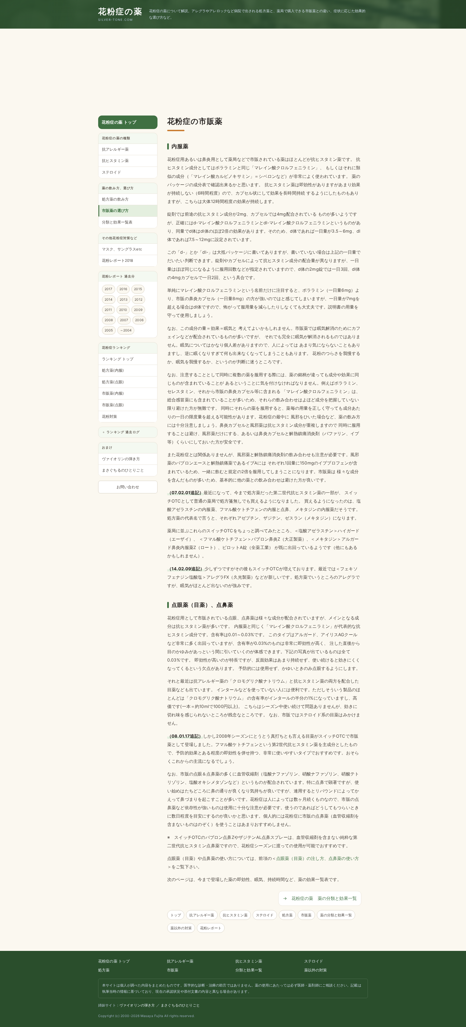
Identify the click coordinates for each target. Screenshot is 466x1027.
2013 (124, 299)
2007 (124, 320)
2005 (109, 330)
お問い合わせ (127, 487)
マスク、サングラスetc (122, 249)
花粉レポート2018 (117, 261)
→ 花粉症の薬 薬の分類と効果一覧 (320, 898)
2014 (109, 299)
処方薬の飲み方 (115, 199)
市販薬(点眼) (113, 405)
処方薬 (287, 915)
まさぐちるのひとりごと (123, 470)
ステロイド (265, 915)
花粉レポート (210, 928)
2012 (138, 299)
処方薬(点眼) (113, 382)
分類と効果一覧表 (117, 222)
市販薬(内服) (113, 393)
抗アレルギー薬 (201, 915)
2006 (139, 320)
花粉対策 (109, 416)
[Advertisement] (233, 69)
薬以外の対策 (181, 928)
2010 (123, 310)
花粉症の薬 (120, 14)
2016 (123, 289)
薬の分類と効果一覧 (336, 915)
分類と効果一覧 (248, 970)
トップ (175, 915)
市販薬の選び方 (115, 211)
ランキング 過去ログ (123, 432)
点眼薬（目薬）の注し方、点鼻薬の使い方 (317, 858)
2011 (108, 310)
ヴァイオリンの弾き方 (121, 459)
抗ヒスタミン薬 (235, 915)
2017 (108, 289)
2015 (138, 289)
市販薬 (306, 915)
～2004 (126, 330)
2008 (109, 320)
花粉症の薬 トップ (119, 122)
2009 (138, 310)
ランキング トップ (117, 359)
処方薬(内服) (113, 370)
